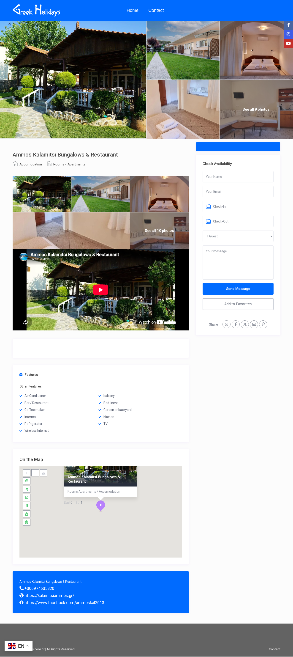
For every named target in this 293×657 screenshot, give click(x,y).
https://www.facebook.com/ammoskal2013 (64, 602)
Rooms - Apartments (69, 164)
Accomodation (30, 164)
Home (132, 10)
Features (31, 375)
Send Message (238, 289)
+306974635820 (39, 588)
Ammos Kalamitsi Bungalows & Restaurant (94, 479)
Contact (156, 10)
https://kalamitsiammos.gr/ (49, 595)
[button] (101, 506)
